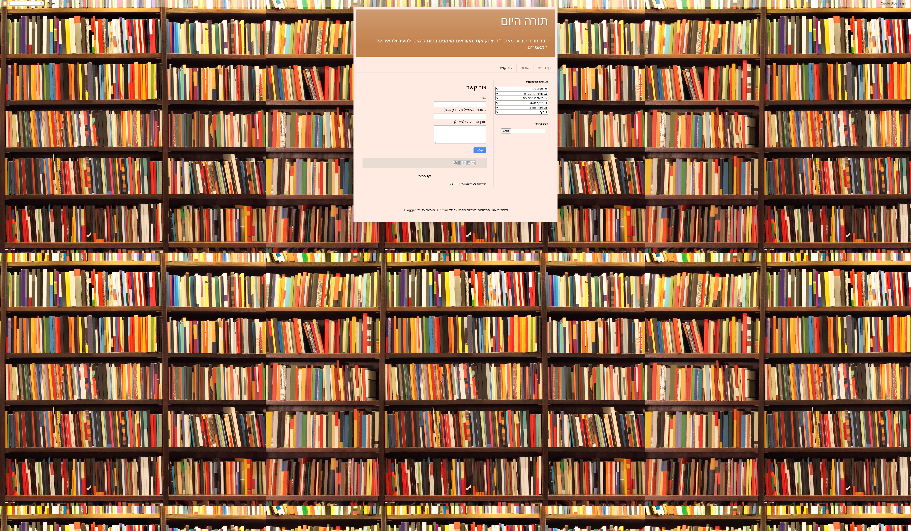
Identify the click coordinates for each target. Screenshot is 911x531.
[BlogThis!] (468, 162)
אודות (525, 68)
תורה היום (524, 21)
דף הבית (544, 68)
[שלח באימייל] (473, 162)
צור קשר (505, 68)
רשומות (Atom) (461, 184)
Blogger (410, 210)
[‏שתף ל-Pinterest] (455, 162)
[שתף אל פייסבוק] (459, 162)
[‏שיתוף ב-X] (464, 162)
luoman (442, 210)
